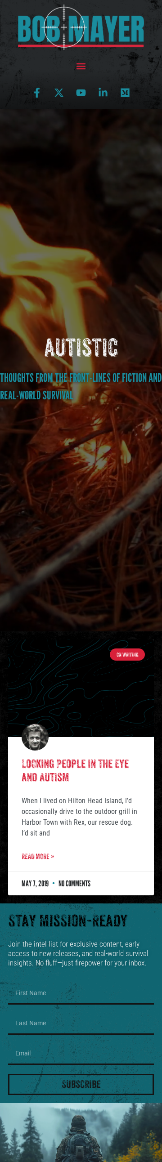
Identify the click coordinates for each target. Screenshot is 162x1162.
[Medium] (125, 93)
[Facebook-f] (37, 93)
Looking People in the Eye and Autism (75, 770)
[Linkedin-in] (103, 93)
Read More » (38, 856)
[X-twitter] (59, 93)
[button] (81, 66)
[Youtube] (81, 93)
